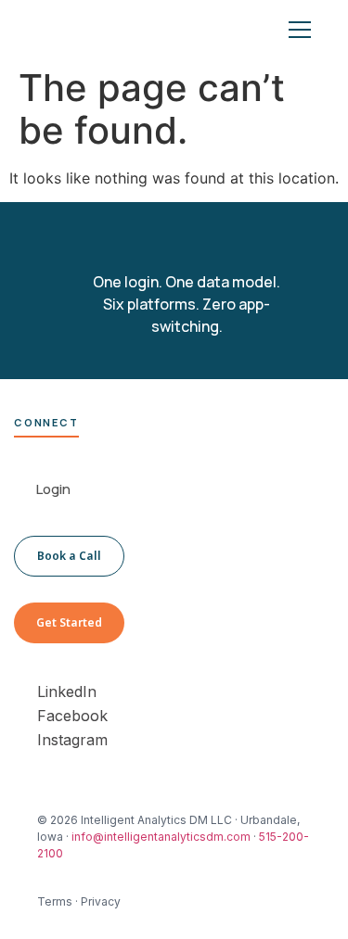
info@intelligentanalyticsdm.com (161, 837)
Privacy (101, 901)
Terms (54, 901)
